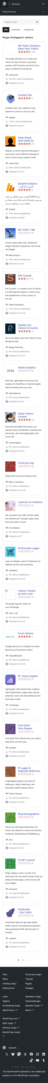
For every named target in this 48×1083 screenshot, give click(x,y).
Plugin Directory (9, 12)
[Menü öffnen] (44, 4)
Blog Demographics (28, 814)
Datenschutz (9, 988)
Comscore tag (26, 463)
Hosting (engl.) (9, 983)
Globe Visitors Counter (26, 415)
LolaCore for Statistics (30, 502)
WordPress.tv (10, 1010)
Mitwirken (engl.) (33, 996)
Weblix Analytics (27, 367)
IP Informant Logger (29, 548)
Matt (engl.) (9, 1023)
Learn (5, 996)
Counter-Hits (25, 95)
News (5, 979)
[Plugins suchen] (37, 22)
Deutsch (12, 1047)
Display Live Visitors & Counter (28, 326)
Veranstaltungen (32, 1001)
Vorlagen (29, 988)
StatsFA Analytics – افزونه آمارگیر (27, 185)
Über (5, 974)
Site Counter (25, 275)
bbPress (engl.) (11, 1027)
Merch (29, 1010)
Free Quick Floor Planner (25, 727)
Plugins (28, 983)
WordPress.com (11, 1018)
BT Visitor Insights (28, 676)
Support (6, 1001)
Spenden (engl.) (34, 1005)
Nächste (29, 960)
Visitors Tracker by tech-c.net (27, 592)
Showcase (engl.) (33, 974)
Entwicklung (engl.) (11, 1005)
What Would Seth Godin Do (26, 139)
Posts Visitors (25, 633)
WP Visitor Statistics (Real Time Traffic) (29, 47)
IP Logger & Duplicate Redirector (29, 769)
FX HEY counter (26, 860)
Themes (29, 979)
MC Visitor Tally (26, 229)
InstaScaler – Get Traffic (25, 911)
